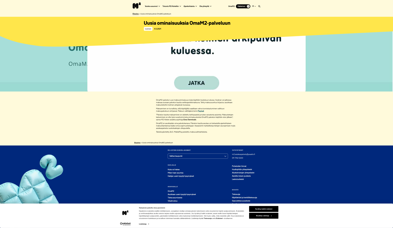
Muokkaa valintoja (262, 215)
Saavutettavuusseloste (241, 201)
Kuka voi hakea (174, 169)
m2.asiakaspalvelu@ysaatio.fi (243, 154)
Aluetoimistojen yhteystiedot (243, 173)
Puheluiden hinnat (239, 166)
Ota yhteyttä (204, 6)
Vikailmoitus (172, 201)
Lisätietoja (142, 224)
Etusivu (136, 14)
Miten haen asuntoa (175, 173)
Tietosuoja (208, 218)
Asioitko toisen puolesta (241, 176)
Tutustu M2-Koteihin (171, 6)
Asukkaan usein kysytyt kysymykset (182, 194)
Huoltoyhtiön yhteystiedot (242, 169)
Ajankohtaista (189, 6)
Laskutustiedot (238, 179)
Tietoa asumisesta (175, 198)
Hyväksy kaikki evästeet (263, 209)
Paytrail (201, 111)
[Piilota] (159, 6)
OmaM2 (231, 6)
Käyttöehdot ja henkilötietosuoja (244, 197)
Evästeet (219, 218)
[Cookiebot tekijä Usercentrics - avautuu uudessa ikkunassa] (125, 224)
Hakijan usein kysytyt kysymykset (181, 176)
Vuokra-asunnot (151, 6)
